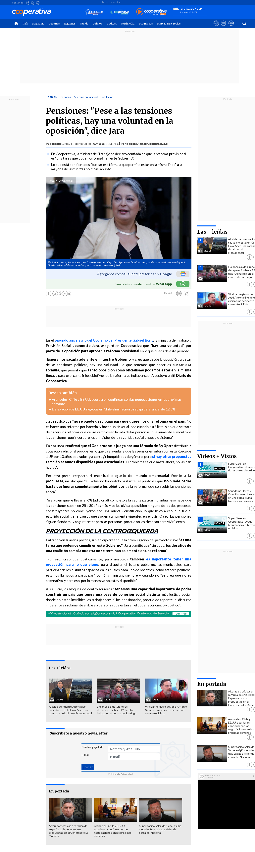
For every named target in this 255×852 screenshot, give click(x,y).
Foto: (52, 180)
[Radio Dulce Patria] (94, 12)
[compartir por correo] (179, 293)
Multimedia (127, 23)
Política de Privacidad (120, 774)
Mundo (84, 23)
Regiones (70, 23)
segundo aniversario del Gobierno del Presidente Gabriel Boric (104, 340)
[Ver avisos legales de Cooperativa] (216, 27)
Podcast (112, 23)
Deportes (54, 23)
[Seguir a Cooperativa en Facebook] (28, 2)
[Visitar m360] (223, 27)
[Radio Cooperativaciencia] (119, 12)
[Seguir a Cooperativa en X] (33, 2)
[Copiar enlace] (186, 293)
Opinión (97, 23)
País (25, 23)
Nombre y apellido (92, 747)
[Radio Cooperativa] (151, 12)
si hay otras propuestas (171, 456)
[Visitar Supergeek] (231, 27)
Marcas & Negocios (169, 23)
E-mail (85, 754)
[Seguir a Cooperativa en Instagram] (38, 2)
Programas (146, 23)
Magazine (38, 23)
